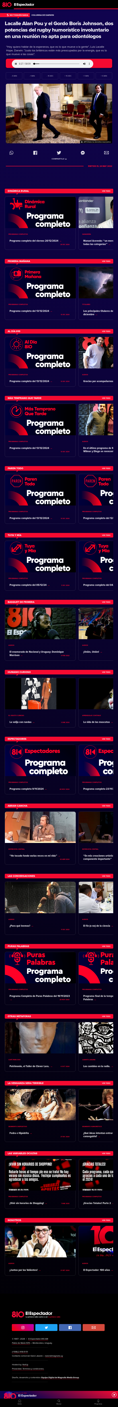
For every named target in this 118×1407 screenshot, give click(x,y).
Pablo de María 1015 (21, 1343)
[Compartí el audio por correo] (106, 152)
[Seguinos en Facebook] (70, 1327)
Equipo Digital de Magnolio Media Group (60, 1377)
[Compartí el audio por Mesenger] (82, 152)
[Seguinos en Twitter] (46, 1327)
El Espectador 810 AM (38, 1339)
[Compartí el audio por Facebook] (35, 152)
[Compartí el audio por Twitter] (59, 152)
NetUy (25, 1364)
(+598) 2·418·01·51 (20, 1352)
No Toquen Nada (19, 15)
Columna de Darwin (42, 15)
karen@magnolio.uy (54, 1356)
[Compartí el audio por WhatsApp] (11, 152)
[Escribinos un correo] (94, 1327)
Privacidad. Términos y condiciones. (28, 1369)
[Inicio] (59, 4)
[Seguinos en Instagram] (23, 1327)
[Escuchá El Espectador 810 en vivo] (59, 1395)
